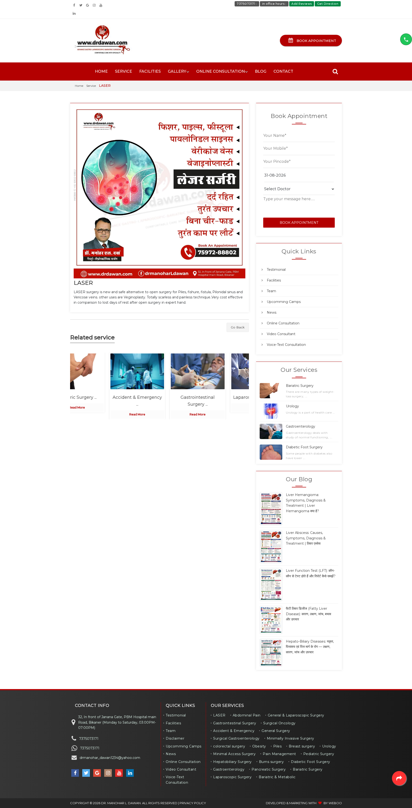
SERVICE (123, 71)
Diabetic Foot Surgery (310, 762)
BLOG (260, 71)
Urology (329, 746)
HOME (101, 71)
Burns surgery (271, 762)
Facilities (274, 280)
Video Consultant (281, 334)
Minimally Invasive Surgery (290, 738)
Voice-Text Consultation (286, 345)
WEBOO (335, 803)
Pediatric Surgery (318, 754)
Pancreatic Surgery (269, 769)
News (271, 312)
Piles (277, 746)
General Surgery (276, 731)
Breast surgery (302, 746)
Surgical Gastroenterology (236, 738)
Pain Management (279, 754)
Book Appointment (316, 41)
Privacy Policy (193, 803)
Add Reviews (301, 3)
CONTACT (283, 71)
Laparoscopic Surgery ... (220, 397)
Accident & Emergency (233, 731)
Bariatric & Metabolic (277, 777)
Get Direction (328, 3)
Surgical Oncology (279, 723)
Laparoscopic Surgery (232, 777)
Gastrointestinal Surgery (234, 723)
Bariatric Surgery (308, 769)
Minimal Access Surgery (234, 754)
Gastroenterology (228, 769)
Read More (99, 414)
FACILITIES (150, 71)
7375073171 (88, 738)
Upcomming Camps (284, 302)
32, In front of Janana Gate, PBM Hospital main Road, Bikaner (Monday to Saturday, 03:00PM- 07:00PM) (117, 722)
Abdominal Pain (247, 715)
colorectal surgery (229, 746)
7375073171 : (247, 3)
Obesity (259, 746)
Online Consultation (283, 323)
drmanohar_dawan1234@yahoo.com (110, 758)
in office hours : (274, 3)
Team (271, 291)
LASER (83, 282)
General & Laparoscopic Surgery (296, 715)
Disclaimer (175, 738)
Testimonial (276, 269)
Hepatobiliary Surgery (232, 762)
